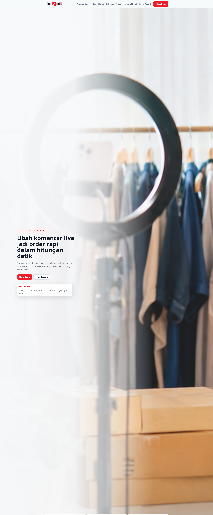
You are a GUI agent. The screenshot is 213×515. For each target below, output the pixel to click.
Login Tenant (145, 4)
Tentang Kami (83, 4)
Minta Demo (160, 4)
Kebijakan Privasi (114, 4)
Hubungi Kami (130, 4)
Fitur (94, 4)
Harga (101, 4)
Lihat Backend (42, 277)
